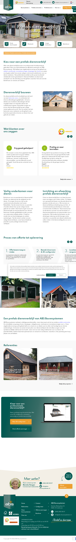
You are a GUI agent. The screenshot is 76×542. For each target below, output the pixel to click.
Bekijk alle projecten (65, 384)
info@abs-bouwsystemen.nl (44, 487)
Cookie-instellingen (41, 275)
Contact (38, 503)
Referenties (24, 506)
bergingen (31, 71)
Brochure (38, 513)
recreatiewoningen (22, 71)
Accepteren (51, 275)
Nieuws (28, 1)
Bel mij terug (29, 3)
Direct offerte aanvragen (19, 429)
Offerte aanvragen (63, 486)
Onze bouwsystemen (25, 511)
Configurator (67, 7)
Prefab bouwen (48, 7)
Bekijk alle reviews (65, 179)
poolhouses (12, 71)
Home (7, 53)
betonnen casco (13, 98)
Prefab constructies (36, 7)
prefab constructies (64, 322)
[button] (68, 136)
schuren (39, 71)
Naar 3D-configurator (18, 421)
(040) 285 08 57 (47, 483)
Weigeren (61, 275)
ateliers (6, 71)
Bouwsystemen (25, 7)
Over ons (57, 7)
